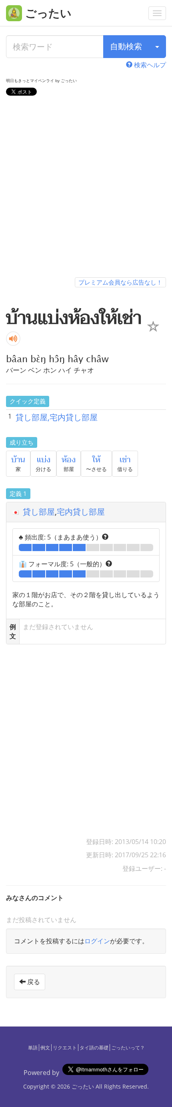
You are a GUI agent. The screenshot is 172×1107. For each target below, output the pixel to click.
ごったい (83, 1086)
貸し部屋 (39, 511)
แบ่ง (43, 460)
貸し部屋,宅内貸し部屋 (57, 417)
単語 (33, 1047)
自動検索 (126, 46)
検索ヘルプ (149, 64)
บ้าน (18, 460)
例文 (45, 1047)
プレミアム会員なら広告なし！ (120, 282)
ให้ (96, 460)
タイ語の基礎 (94, 1047)
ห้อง (69, 460)
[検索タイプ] (157, 46)
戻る (33, 981)
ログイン (97, 941)
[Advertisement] (86, 188)
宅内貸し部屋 (81, 511)
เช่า (125, 460)
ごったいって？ (128, 1047)
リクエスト (65, 1047)
